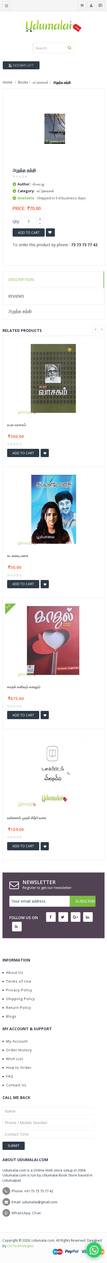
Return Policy (18, 1007)
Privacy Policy (19, 990)
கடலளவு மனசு (17, 555)
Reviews (16, 296)
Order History (19, 1049)
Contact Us (16, 1085)
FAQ (9, 1076)
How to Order (19, 1067)
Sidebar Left (23, 65)
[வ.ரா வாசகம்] (53, 378)
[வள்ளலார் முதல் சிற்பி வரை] (53, 771)
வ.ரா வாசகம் (16, 424)
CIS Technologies (20, 1246)
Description (21, 279)
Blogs (11, 1016)
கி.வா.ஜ (38, 184)
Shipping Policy (20, 998)
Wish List (14, 1058)
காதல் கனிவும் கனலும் (23, 686)
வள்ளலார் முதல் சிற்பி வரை (26, 817)
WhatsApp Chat (26, 1212)
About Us (14, 972)
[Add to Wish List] (45, 453)
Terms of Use (19, 981)
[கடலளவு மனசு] (53, 509)
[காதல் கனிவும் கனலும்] (53, 640)
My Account (17, 1041)
